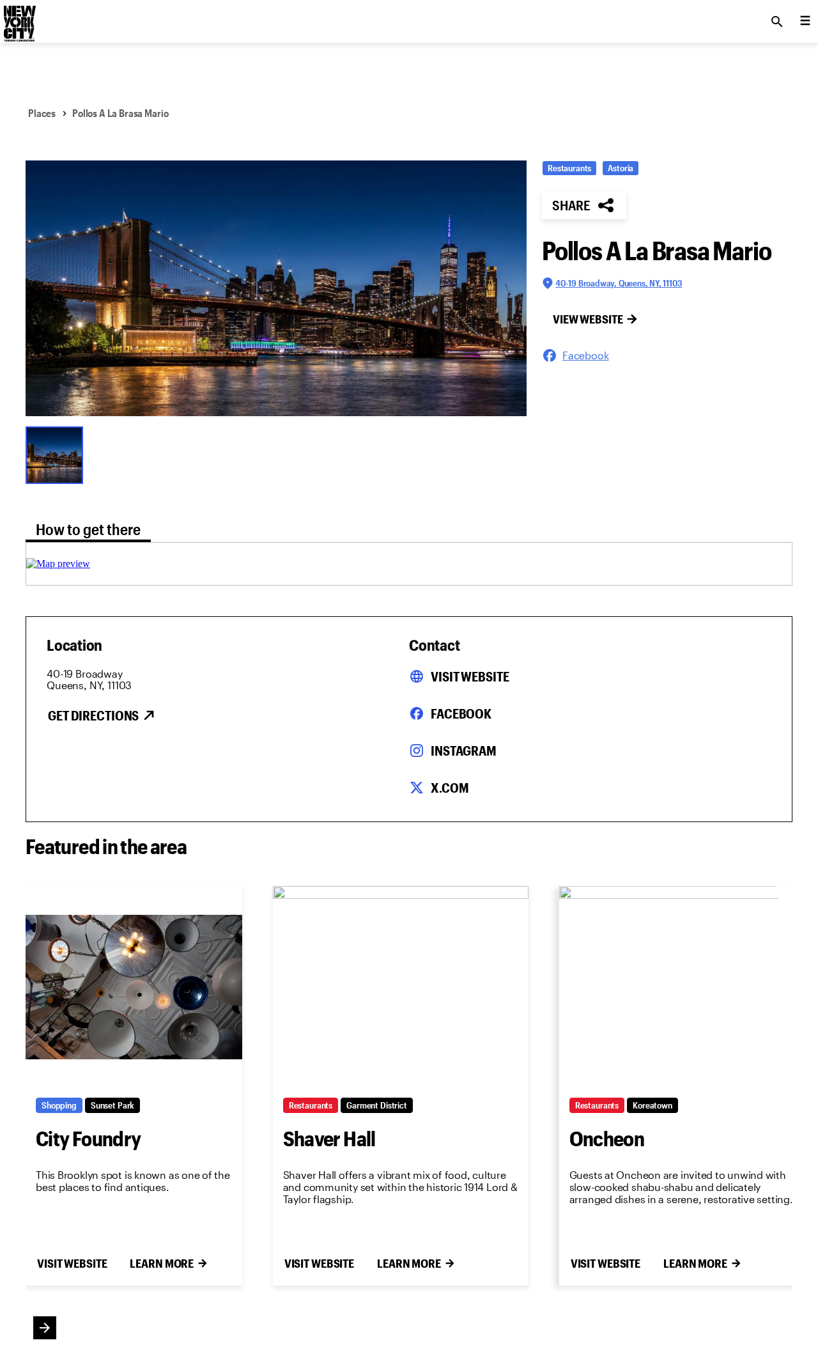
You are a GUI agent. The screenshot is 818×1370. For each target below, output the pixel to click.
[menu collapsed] (805, 21)
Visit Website (470, 676)
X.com (449, 787)
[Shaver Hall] (401, 986)
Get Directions (93, 715)
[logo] (18, 18)
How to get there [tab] (88, 529)
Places (42, 113)
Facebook (461, 713)
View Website (588, 319)
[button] (276, 288)
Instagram (464, 750)
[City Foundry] (134, 986)
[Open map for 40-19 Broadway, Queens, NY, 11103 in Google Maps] (58, 563)
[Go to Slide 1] (57, 453)
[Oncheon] (687, 986)
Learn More (162, 1263)
